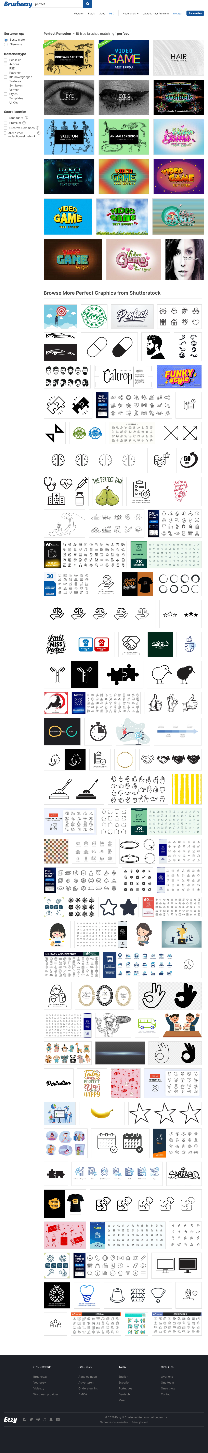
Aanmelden (195, 13)
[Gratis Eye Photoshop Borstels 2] (124, 97)
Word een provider (45, 1394)
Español (124, 1382)
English (123, 1376)
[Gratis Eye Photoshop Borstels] (69, 97)
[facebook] (24, 1419)
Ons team (167, 1382)
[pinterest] (38, 1419)
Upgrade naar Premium (156, 13)
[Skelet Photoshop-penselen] (69, 137)
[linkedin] (58, 1419)
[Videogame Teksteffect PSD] (124, 58)
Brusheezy (40, 1376)
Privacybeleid (139, 1422)
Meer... (123, 1400)
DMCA (82, 1394)
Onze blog (168, 1388)
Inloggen (177, 13)
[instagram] (44, 1419)
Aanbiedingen (87, 1376)
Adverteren (85, 1382)
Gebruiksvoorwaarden (114, 1422)
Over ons (167, 1376)
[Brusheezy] (18, 4)
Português (125, 1388)
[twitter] (31, 1419)
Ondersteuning (88, 1388)
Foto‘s (91, 13)
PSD (111, 13)
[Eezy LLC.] (10, 1419)
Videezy (38, 1388)
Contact (166, 1394)
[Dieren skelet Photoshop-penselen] (124, 137)
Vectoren (79, 13)
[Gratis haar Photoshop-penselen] (178, 58)
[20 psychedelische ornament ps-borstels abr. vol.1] (178, 97)
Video (102, 13)
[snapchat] (51, 1419)
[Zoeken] (87, 4)
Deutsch (124, 1394)
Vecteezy (39, 1382)
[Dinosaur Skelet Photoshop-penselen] (69, 58)
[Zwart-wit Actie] (184, 259)
